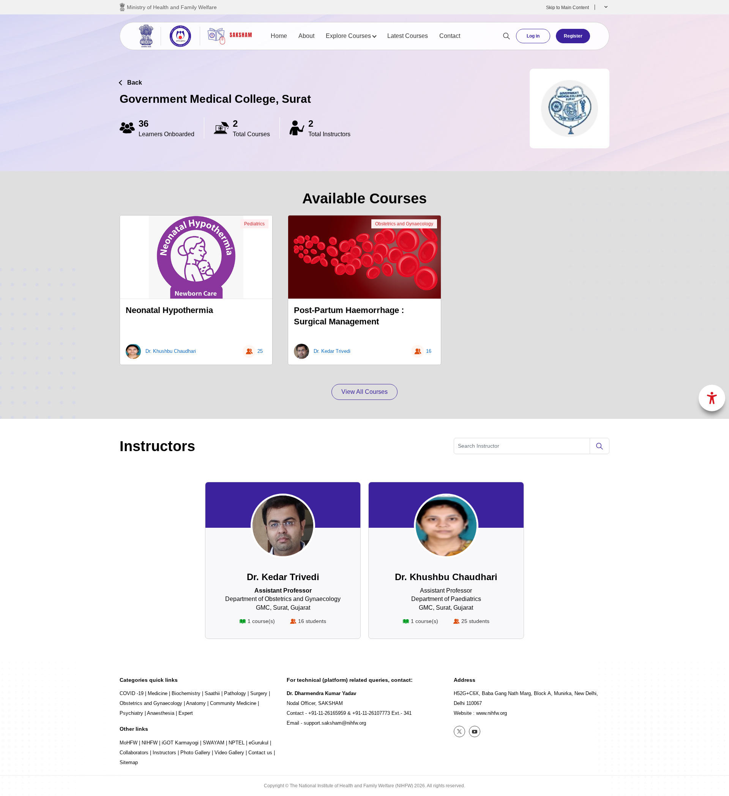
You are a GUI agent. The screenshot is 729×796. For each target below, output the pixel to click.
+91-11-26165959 (327, 713)
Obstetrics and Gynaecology (404, 224)
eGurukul (258, 743)
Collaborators (134, 752)
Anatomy (196, 703)
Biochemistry (186, 693)
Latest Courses (407, 36)
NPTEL (237, 743)
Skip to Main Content (567, 7)
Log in (533, 36)
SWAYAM (213, 743)
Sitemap (129, 762)
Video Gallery (229, 752)
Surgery (258, 693)
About (306, 36)
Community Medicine (233, 703)
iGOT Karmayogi (180, 743)
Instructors (164, 752)
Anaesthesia (160, 713)
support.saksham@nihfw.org (335, 723)
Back (134, 82)
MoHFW (128, 743)
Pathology (235, 693)
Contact (449, 36)
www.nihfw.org (491, 713)
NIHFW (150, 743)
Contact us (260, 752)
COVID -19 (132, 693)
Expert (185, 713)
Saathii (212, 693)
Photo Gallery (195, 752)
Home (279, 36)
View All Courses (364, 392)
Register (573, 36)
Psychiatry (131, 713)
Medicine (157, 693)
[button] (605, 7)
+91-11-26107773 (371, 713)
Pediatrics (254, 224)
